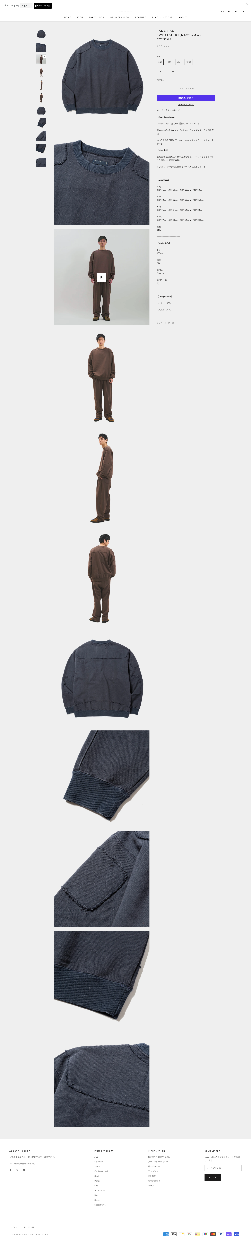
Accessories (99, 1190)
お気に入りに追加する (169, 110)
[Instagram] (17, 1170)
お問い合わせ (154, 1180)
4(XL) (188, 62)
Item (80, 17)
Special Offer (100, 1204)
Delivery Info (119, 17)
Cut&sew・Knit (101, 1171)
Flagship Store (162, 17)
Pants (97, 1180)
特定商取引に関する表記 (159, 1157)
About (183, 17)
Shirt (96, 1176)
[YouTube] (24, 1170)
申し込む (213, 1177)
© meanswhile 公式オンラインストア (30, 1234)
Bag (96, 1195)
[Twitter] (169, 323)
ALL (96, 1157)
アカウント (153, 1171)
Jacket (97, 1166)
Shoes (97, 1200)
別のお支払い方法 (186, 104)
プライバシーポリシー (158, 1161)
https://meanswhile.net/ (24, 1163)
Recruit (151, 1185)
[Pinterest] (173, 323)
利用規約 (152, 1176)
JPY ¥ (14, 1227)
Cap (96, 1185)
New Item (98, 1161)
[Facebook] (165, 323)
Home (67, 17)
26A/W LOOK (96, 17)
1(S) (160, 62)
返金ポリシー (154, 1166)
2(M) (169, 62)
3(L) (179, 62)
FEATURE (140, 17)
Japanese (29, 1227)
